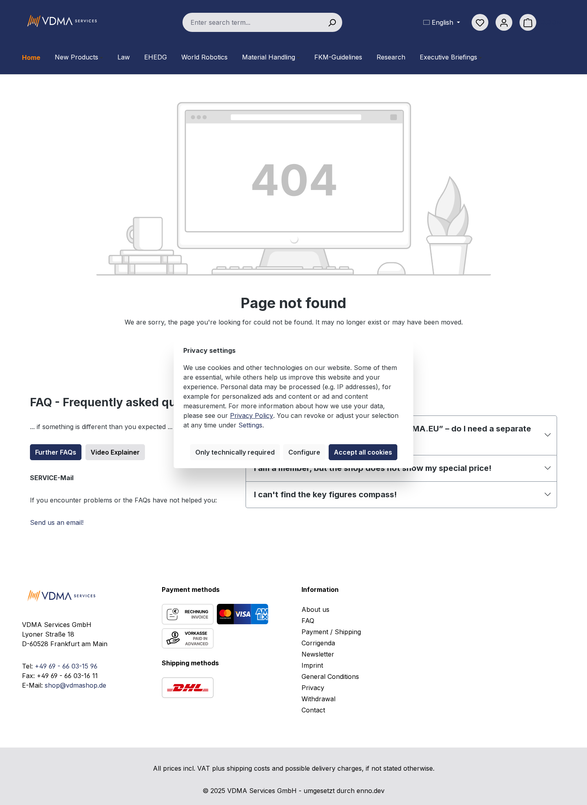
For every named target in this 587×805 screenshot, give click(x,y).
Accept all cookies (363, 452)
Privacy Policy (251, 415)
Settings (250, 425)
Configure (304, 452)
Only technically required (235, 452)
